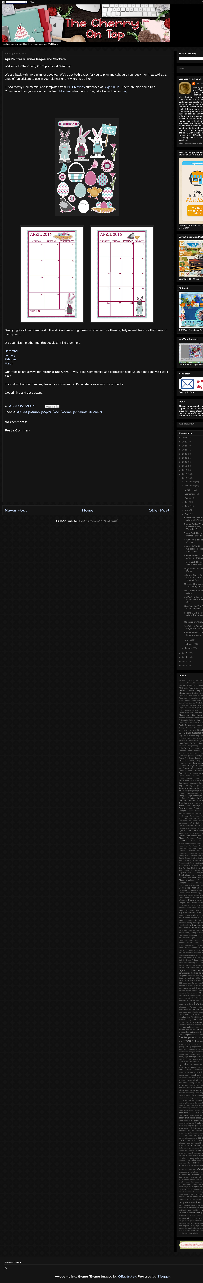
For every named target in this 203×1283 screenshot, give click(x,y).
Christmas (197, 715)
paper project (189, 1120)
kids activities (187, 1080)
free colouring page (195, 1012)
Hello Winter (196, 773)
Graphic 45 (188, 768)
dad (180, 960)
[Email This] (46, 406)
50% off (189, 683)
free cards (183, 1012)
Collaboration (183, 720)
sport (199, 1184)
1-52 (183, 680)
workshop (188, 1233)
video (196, 1223)
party (199, 1123)
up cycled (182, 1221)
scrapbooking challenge (188, 1172)
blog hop (183, 925)
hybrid (182, 1064)
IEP (201, 776)
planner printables (185, 1138)
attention (187, 915)
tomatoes (195, 1208)
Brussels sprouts (191, 710)
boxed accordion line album (189, 930)
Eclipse (186, 743)
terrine (193, 1202)
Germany (191, 761)
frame (181, 1004)
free (55, 412)
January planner (195, 778)
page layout (184, 1113)
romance (182, 1160)
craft (186, 955)
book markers (184, 928)
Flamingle (198, 755)
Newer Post (16, 510)
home (200, 1057)
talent (186, 1194)
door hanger (192, 983)
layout (197, 1083)
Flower (181, 758)
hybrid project (190, 1067)
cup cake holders (185, 958)
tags (181, 1194)
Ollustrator (127, 1276)
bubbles (182, 933)
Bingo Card (183, 708)
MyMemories (183, 823)
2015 (185, 653)
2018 (185, 470)
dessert (181, 965)
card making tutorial (186, 935)
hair (180, 1052)
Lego (192, 791)
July (187, 502)
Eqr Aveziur (194, 743)
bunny (187, 933)
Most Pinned (192, 821)
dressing (189, 985)
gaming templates (196, 1047)
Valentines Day (189, 898)
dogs (185, 983)
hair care (185, 1052)
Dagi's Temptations (187, 725)
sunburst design (193, 1192)
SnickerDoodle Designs (187, 863)
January (10, 355)
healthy (181, 1054)
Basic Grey (188, 703)
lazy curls (189, 1085)
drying (196, 985)
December (11, 351)
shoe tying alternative (194, 1177)
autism (194, 915)
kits (197, 1080)
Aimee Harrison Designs (190, 690)
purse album (191, 1153)
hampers (192, 1052)
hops (192, 1059)
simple (186, 1179)
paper (186, 1115)
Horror (187, 776)
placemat (192, 1135)
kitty (201, 1080)
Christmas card (192, 718)
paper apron (194, 1115)
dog (180, 983)
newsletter (194, 1103)
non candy (191, 1105)
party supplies (189, 1126)
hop (188, 1059)
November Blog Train (191, 826)
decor (196, 960)
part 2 (194, 1123)
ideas (189, 1070)
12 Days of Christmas (193, 680)
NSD (192, 823)
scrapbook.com (190, 1169)
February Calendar (186, 751)
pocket (194, 1138)
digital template (193, 975)
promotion (182, 1153)
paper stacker (185, 1123)
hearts (199, 1054)
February (11, 359)
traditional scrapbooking (190, 1212)
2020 (185, 462)
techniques (191, 1199)
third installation (184, 1205)
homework (183, 1059)
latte (185, 1083)
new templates (184, 1103)
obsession (199, 1105)
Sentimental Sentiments (188, 853)
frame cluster (188, 1004)
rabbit (190, 1155)
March (9, 363)
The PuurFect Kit (193, 883)
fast (180, 995)
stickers (95, 412)
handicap (199, 1052)
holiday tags (183, 1057)
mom (186, 1098)
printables (195, 1145)
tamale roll (193, 1194)
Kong (199, 788)
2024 (185, 446)
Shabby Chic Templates (188, 856)
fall (200, 993)
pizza (197, 1133)
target (200, 1194)
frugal (181, 1044)
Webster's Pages (186, 900)
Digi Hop (192, 730)
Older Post (159, 510)
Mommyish (183, 821)
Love (197, 801)
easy (180, 988)
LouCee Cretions (187, 800)
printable (80, 412)
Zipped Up (194, 905)
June (187, 506)
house (196, 1059)
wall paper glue (195, 1226)
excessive (195, 993)
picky (193, 1130)
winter (198, 1231)
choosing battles (193, 943)
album (187, 910)
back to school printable (188, 918)
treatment (182, 1215)
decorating (183, 962)
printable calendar (186, 1143)
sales (193, 1160)
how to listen (191, 1062)
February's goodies (186, 755)
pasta (197, 1126)
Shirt (199, 856)
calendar (200, 933)
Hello (189, 773)
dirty (191, 980)
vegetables (189, 1223)
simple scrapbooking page (189, 1182)
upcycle (182, 1223)
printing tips (183, 1150)
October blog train (186, 828)
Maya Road (194, 816)
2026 (185, 437)
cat (201, 935)
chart (197, 940)
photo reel (188, 1128)
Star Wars (183, 868)
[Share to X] (52, 406)
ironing (181, 1075)
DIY (199, 723)
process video (193, 1150)
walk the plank (184, 1226)
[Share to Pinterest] (57, 406)
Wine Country (191, 903)
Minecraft (183, 818)
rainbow (195, 1155)
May (187, 510)
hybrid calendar (193, 1064)
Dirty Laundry (184, 736)
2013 (185, 661)
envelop (182, 990)
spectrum (193, 1184)
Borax (181, 710)
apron (181, 915)
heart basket (190, 1054)
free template (186, 1037)
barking (198, 920)
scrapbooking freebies (189, 1174)
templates (184, 1202)
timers (186, 1208)
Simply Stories (192, 860)
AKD (186, 688)
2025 (185, 442)
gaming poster (184, 1047)
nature (200, 1100)
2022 (185, 454)
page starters (196, 1113)
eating (185, 988)
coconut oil (195, 948)
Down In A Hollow (187, 741)
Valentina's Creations (191, 895)
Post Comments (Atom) (98, 521)
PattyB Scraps (190, 836)
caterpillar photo (189, 938)
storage (197, 1189)
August (188, 498)
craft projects (193, 955)
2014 (185, 657)
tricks (199, 1215)
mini (197, 1090)
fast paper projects (189, 995)
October (189, 490)
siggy (181, 1179)
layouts (182, 1085)
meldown (199, 1088)
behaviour (182, 923)
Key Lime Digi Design (189, 786)
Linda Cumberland (191, 793)
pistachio (191, 1133)
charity (191, 940)
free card (196, 1009)
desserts (188, 965)
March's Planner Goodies (188, 813)
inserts (192, 1072)
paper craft (184, 1118)
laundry (191, 1083)
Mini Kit (192, 818)
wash (190, 1228)
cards (196, 935)
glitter (190, 1049)
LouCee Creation (187, 798)
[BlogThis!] (49, 406)
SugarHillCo (111, 87)
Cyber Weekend (191, 723)
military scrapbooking (187, 1090)
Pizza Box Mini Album (188, 846)
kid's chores (192, 1078)
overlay (190, 1110)
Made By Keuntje (189, 805)
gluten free (196, 1049)
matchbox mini (184, 1088)
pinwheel (199, 1130)
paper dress (195, 1118)
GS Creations (76, 87)
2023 (185, 450)
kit (194, 1080)
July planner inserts (186, 783)
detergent (195, 965)
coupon (197, 953)
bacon (200, 918)
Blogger (164, 1276)
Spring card (198, 865)
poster (181, 1140)
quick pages (183, 1155)
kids (180, 1080)
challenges (183, 940)
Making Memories (195, 811)
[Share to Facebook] (55, 406)
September (190, 494)
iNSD (181, 1070)
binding (189, 923)
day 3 (185, 960)
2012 (185, 665)
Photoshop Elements (186, 843)
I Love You (195, 776)
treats (189, 1215)
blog (124, 91)
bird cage (196, 923)
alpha (192, 910)
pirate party (183, 1133)
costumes (189, 953)
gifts (185, 1049)
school (196, 1163)
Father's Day (185, 748)
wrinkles (196, 1233)
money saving (193, 1098)
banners (190, 920)
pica (188, 1130)
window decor (190, 1230)
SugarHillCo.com (185, 873)
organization (183, 1110)
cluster (196, 945)
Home (87, 510)
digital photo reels (192, 967)
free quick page (193, 1032)
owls (198, 1110)
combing (182, 950)
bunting (193, 933)
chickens (182, 943)
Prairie (195, 848)
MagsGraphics (195, 808)
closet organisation (186, 945)
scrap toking (193, 1165)
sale (188, 1160)
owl (195, 1110)
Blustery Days (193, 708)
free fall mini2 (192, 1017)
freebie (66, 412)
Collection (192, 720)
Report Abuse (187, 423)
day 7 (190, 960)
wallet (185, 1228)
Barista (181, 703)
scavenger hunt (185, 1163)
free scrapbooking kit (189, 1035)
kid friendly (183, 1078)
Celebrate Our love (186, 713)
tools (201, 1208)
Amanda (189, 695)
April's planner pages (34, 412)
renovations (190, 1158)
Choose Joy (184, 715)
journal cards (196, 1075)
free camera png (185, 1009)
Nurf (200, 826)
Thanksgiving (184, 875)
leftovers (197, 1085)
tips (190, 1207)
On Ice (196, 828)
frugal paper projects (192, 1044)
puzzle (198, 1153)
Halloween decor (185, 771)
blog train (191, 925)
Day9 (183, 728)
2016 (185, 478)
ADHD (181, 688)
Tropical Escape (191, 893)
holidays (192, 1057)
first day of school (193, 1000)
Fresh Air (198, 758)
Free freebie (189, 758)
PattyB (181, 836)
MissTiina (65, 91)
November (190, 485)
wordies (182, 1233)
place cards (183, 1135)
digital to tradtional (186, 978)
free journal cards (194, 1020)
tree (193, 1215)
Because (182, 705)
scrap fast (183, 1165)
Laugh (187, 791)
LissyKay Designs (194, 796)
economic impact (194, 988)
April (187, 514)
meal (193, 1088)
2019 (185, 466)
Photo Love (196, 841)
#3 (180, 680)
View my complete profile (190, 143)
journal (187, 1075)
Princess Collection (187, 851)
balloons (182, 920)
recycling (182, 1158)
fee (193, 998)
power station (191, 1140)
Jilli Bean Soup (195, 781)
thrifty (193, 1205)
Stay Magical (192, 868)
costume (182, 953)
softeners (186, 1184)
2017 (185, 474)
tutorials (190, 1218)
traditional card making (188, 1210)
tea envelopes (192, 1197)
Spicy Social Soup (186, 865)
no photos (182, 1105)
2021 (185, 458)
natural (194, 1100)
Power (189, 848)
